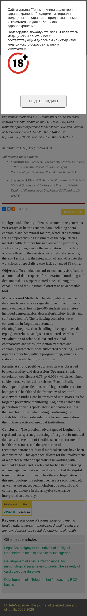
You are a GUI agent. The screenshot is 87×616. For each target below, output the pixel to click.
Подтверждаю (43, 101)
